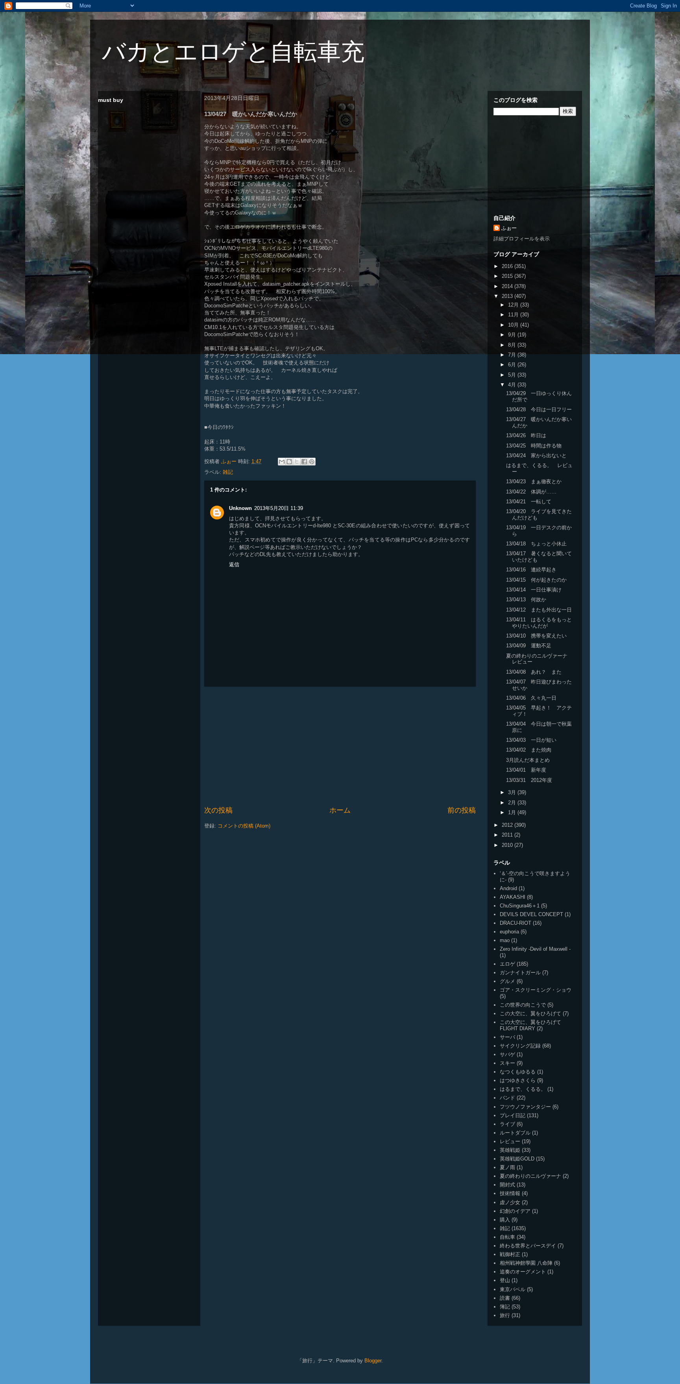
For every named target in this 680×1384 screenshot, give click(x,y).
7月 (512, 355)
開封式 (507, 1185)
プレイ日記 (512, 1115)
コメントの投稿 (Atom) (244, 826)
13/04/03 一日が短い (531, 740)
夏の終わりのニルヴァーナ (530, 1176)
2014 (508, 286)
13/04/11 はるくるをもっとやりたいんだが (539, 623)
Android (508, 888)
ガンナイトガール (520, 973)
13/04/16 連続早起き (531, 570)
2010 (508, 845)
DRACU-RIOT (515, 923)
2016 (508, 266)
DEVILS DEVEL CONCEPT (531, 914)
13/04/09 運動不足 (528, 646)
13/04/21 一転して (528, 501)
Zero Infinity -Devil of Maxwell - (535, 949)
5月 (512, 375)
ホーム (340, 810)
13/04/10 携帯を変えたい (536, 636)
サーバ (507, 1037)
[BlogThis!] (289, 462)
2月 (512, 803)
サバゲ (507, 1054)
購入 (505, 1220)
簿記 (505, 1307)
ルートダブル (515, 1133)
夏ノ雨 (507, 1167)
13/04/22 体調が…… (531, 492)
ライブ (507, 1124)
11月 (514, 315)
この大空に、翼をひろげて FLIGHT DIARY (530, 1025)
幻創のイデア (515, 1211)
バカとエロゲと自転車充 (233, 52)
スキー (507, 1063)
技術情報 (510, 1193)
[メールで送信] (282, 462)
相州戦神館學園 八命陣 (526, 1263)
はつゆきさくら (518, 1080)
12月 (514, 305)
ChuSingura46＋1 (520, 906)
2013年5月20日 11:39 (278, 508)
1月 (512, 812)
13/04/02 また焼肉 (528, 750)
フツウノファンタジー (525, 1107)
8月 (512, 345)
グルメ (507, 981)
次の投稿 (218, 810)
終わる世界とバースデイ (528, 1246)
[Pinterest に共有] (312, 462)
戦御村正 (510, 1254)
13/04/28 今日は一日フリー (539, 409)
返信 (234, 564)
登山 (505, 1280)
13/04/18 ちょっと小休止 (536, 544)
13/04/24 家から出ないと (536, 455)
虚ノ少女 (510, 1202)
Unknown (240, 508)
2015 (508, 276)
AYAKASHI (512, 897)
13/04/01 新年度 (526, 770)
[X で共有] (297, 462)
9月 (512, 335)
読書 (505, 1298)
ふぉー (509, 228)
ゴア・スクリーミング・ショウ (535, 990)
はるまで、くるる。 (523, 1089)
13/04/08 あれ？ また (534, 672)
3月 (512, 792)
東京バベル (512, 1289)
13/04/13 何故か (526, 599)
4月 (512, 385)
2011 (508, 835)
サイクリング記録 (520, 1046)
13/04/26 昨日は (526, 435)
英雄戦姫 (510, 1150)
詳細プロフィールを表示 (521, 239)
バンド (507, 1098)
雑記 (228, 472)
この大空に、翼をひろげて (530, 1013)
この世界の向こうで (523, 1005)
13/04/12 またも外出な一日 (539, 610)
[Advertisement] (340, 746)
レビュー (510, 1141)
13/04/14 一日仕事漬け (534, 590)
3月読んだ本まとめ (528, 760)
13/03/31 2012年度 (529, 780)
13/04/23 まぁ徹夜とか (534, 481)
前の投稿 (461, 810)
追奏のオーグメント (523, 1272)
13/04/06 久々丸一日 (531, 698)
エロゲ (507, 964)
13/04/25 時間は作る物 (534, 446)
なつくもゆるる (518, 1072)
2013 (508, 296)
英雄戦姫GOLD (517, 1159)
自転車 (507, 1237)
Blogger (372, 1361)
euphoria (509, 932)
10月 (514, 325)
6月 (512, 365)
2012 (508, 825)
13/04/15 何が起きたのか (536, 580)
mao (505, 940)
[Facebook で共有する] (304, 462)
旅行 (505, 1315)
